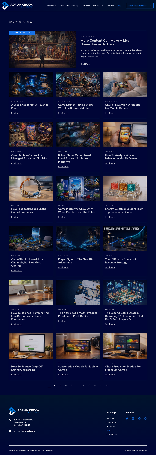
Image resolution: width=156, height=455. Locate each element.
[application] (55, 5)
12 (100, 385)
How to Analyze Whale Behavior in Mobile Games (121, 157)
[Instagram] (145, 418)
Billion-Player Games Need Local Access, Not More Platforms (74, 158)
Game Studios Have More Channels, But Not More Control (27, 262)
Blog (119, 6)
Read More (85, 64)
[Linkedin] (133, 418)
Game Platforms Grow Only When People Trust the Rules (76, 210)
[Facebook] (139, 418)
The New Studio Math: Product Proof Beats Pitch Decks (77, 314)
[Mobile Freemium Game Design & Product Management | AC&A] (17, 5)
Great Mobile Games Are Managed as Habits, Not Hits (29, 157)
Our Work (86, 6)
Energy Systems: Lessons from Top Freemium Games (124, 210)
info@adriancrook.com (24, 431)
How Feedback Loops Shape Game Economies (28, 210)
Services (50, 6)
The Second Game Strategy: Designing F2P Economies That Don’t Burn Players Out (124, 316)
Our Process (98, 6)
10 (89, 385)
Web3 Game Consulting (69, 6)
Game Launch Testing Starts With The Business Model (75, 106)
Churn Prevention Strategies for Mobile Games (122, 106)
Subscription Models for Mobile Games (78, 368)
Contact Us (112, 434)
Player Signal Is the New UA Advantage (75, 261)
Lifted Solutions (140, 450)
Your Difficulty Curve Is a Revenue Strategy (120, 261)
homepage (15, 22)
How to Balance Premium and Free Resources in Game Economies (30, 316)
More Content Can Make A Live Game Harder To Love (105, 42)
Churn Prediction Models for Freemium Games (123, 368)
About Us (110, 6)
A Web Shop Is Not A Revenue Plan (29, 106)
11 (95, 385)
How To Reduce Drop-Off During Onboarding (27, 368)
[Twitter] (127, 418)
